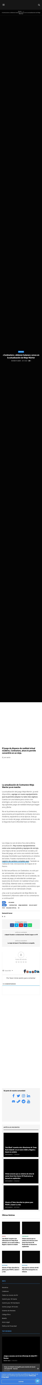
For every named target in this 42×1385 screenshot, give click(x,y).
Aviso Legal (6, 1322)
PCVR (3, 908)
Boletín (4, 1318)
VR (18, 908)
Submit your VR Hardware (11, 1303)
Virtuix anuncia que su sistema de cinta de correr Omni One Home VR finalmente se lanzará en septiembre (19, 1176)
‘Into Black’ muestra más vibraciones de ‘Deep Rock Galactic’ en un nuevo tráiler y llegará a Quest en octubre (21, 1149)
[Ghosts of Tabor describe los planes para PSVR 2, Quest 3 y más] (21, 1197)
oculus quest (33, 905)
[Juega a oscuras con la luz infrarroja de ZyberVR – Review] (21, 1350)
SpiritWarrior (9, 1154)
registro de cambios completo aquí (15, 861)
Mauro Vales (7, 1360)
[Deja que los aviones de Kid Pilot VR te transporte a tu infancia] (31, 1257)
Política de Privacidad (9, 1326)
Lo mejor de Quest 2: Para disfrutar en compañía (21, 943)
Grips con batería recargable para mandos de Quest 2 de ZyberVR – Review (19, 1368)
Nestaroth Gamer (16, 361)
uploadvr (11, 902)
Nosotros (5, 1287)
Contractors (13, 905)
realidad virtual (11, 908)
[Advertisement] (21, 725)
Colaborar (5, 1291)
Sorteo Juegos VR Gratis (10, 1307)
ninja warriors (23, 905)
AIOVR (4, 1236)
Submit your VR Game (9, 1299)
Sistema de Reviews (8, 1311)
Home (19, 11)
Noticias (21, 351)
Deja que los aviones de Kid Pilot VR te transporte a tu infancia (30, 1269)
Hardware (25, 1236)
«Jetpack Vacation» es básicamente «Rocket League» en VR (21, 935)
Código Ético (6, 1314)
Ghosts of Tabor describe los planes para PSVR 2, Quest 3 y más (10, 1269)
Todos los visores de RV (10, 1295)
